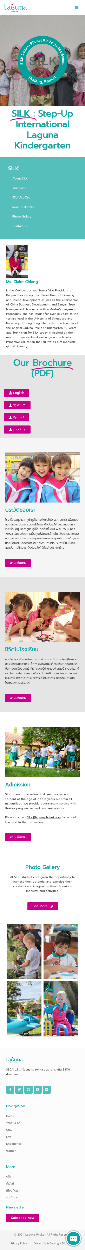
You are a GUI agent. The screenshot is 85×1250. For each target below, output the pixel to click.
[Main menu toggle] (77, 7)
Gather (11, 1151)
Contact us (20, 226)
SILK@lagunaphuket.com (44, 817)
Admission (19, 188)
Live (9, 1137)
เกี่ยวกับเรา (13, 1190)
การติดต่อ (12, 1197)
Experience (14, 1144)
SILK (13, 168)
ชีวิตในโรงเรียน (21, 197)
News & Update (23, 207)
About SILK (20, 178)
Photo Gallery (21, 216)
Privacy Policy (19, 1243)
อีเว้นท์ (10, 1183)
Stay (9, 1130)
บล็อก (9, 1176)
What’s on (13, 1123)
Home (10, 1116)
